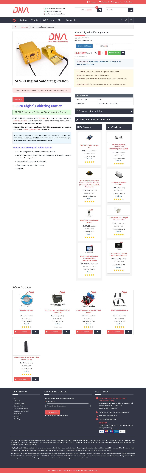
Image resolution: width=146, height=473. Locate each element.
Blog (60, 20)
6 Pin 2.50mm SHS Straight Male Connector (118, 219)
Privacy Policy (19, 406)
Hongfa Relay (27, 453)
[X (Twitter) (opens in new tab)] (126, 20)
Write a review (80, 40)
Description (18, 99)
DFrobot (54, 453)
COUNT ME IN (52, 412)
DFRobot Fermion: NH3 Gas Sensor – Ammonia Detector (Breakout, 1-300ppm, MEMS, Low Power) (89, 184)
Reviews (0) (85, 111)
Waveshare (69, 453)
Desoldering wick (26, 310)
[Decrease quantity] (99, 53)
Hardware (24, 27)
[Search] (130, 10)
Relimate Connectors (114, 453)
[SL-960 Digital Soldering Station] (42, 58)
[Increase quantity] (106, 53)
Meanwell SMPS (45, 453)
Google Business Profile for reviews (100, 450)
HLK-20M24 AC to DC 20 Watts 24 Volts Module (119, 254)
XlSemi (88, 453)
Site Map (17, 419)
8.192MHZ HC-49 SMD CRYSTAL (118, 183)
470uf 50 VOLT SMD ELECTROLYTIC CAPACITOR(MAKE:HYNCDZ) (118, 147)
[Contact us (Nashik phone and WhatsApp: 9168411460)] (45, 11)
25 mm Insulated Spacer (119, 310)
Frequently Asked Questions (94, 119)
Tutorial (35, 20)
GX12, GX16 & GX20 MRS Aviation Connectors (48, 456)
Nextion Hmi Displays (98, 453)
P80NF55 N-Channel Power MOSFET (89, 221)
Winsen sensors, (79, 453)
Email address (50, 401)
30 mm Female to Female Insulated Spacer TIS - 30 (26, 359)
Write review (57, 327)
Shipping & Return (20, 403)
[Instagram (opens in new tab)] (131, 20)
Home (14, 20)
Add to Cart (115, 52)
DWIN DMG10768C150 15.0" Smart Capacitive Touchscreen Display (89, 258)
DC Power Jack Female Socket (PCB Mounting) (57, 311)
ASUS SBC (35, 453)
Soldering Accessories (32, 129)
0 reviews (89, 40)
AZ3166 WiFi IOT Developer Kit (89, 146)
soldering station (20, 121)
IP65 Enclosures (72, 456)
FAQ (15, 398)
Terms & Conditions (21, 408)
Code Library (48, 20)
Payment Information (21, 411)
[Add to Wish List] (123, 53)
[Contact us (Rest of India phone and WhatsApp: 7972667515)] (45, 9)
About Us (17, 401)
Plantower (61, 453)
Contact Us (71, 20)
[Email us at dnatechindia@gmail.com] (44, 14)
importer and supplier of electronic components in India (41, 440)
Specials (17, 416)
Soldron (42, 118)
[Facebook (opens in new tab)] (121, 20)
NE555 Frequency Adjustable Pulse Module (88, 311)
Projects (23, 20)
